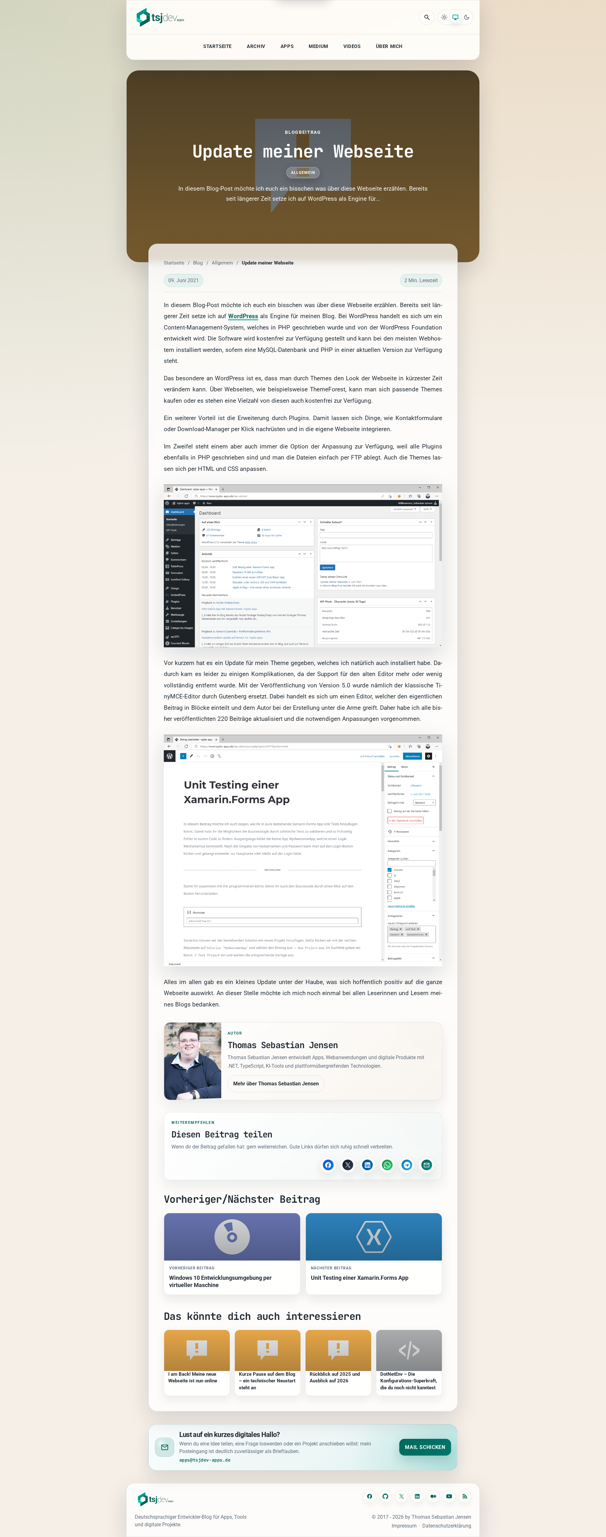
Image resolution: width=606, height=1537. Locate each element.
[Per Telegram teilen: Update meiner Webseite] (407, 1165)
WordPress (243, 316)
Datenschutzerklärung (446, 1526)
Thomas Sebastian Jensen (441, 1517)
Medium (318, 46)
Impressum (404, 1526)
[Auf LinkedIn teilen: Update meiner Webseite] (367, 1165)
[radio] (444, 17)
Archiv (256, 46)
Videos (352, 46)
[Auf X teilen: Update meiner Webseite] (348, 1165)
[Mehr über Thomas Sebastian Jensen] (192, 1061)
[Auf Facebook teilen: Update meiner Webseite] (328, 1165)
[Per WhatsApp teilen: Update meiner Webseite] (387, 1165)
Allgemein (303, 172)
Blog (198, 263)
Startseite (217, 46)
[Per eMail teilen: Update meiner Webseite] (426, 1165)
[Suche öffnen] (427, 17)
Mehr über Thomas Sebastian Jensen (276, 1084)
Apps (287, 46)
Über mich (389, 46)
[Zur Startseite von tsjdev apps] (156, 1499)
